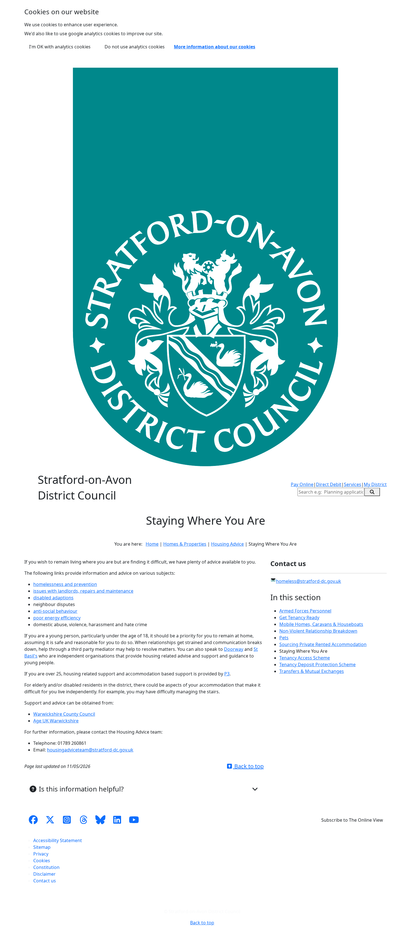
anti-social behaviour (55, 611)
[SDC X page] (50, 820)
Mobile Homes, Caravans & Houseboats (321, 624)
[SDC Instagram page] (67, 820)
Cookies (41, 860)
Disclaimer (44, 874)
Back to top (248, 766)
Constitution (46, 867)
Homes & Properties (184, 544)
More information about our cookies (214, 47)
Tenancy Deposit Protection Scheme (317, 664)
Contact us (44, 881)
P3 (227, 674)
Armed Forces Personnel (305, 611)
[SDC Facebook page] (33, 820)
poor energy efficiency (57, 618)
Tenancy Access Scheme (304, 658)
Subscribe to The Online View (352, 820)
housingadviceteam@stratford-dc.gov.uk (90, 750)
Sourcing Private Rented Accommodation (323, 644)
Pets (284, 638)
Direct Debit (328, 484)
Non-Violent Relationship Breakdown (318, 631)
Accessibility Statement (57, 840)
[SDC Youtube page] (134, 820)
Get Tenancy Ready (299, 617)
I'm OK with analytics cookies (60, 47)
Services (352, 484)
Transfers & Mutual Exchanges (311, 671)
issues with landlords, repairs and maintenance (83, 591)
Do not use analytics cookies (135, 47)
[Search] (372, 492)
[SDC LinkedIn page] (117, 820)
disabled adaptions (53, 598)
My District (375, 484)
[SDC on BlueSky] (100, 820)
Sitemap (42, 847)
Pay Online (302, 484)
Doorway (233, 649)
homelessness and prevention (65, 584)
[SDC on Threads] (83, 820)
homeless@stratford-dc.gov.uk (308, 581)
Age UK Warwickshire (56, 721)
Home (152, 544)
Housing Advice (227, 544)
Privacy (40, 854)
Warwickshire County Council (64, 714)
